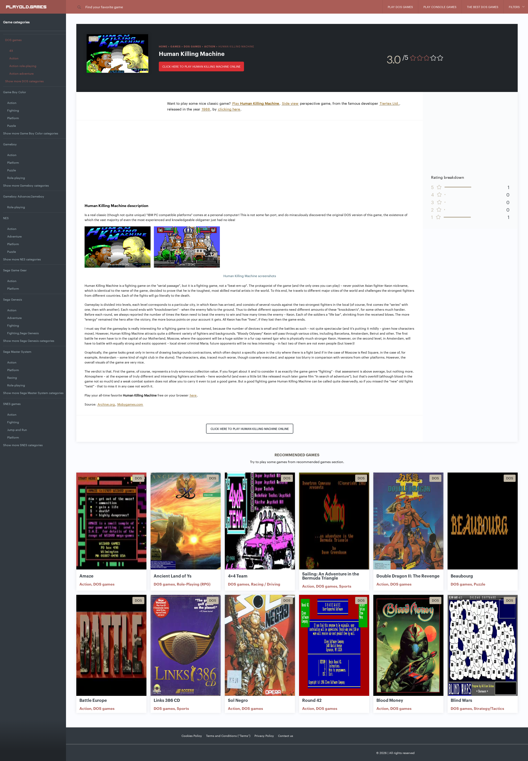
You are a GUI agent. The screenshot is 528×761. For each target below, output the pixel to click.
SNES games (12, 404)
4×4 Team (238, 576)
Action (14, 58)
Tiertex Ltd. (389, 103)
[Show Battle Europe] (111, 645)
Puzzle (11, 126)
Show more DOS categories (24, 81)
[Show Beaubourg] (483, 523)
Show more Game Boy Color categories (30, 133)
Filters (514, 7)
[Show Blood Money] (408, 645)
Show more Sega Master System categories (33, 393)
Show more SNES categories (23, 445)
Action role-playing (22, 66)
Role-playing (16, 178)
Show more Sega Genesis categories (28, 341)
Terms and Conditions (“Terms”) (228, 736)
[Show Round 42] (334, 645)
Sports (345, 586)
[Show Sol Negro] (260, 645)
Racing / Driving (265, 584)
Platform (13, 118)
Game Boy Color (14, 92)
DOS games (13, 40)
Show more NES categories (22, 259)
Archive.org (106, 404)
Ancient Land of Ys (172, 576)
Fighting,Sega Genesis (23, 333)
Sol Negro (238, 700)
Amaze (86, 576)
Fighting (13, 110)
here (193, 395)
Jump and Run (17, 430)
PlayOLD (26, 6)
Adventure (14, 236)
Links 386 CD (167, 700)
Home (163, 46)
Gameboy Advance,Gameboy (23, 196)
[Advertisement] (249, 157)
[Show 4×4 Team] (260, 523)
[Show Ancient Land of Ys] (186, 523)
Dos (93, 39)
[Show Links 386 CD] (186, 645)
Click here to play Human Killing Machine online (201, 66)
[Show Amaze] (111, 523)
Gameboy (10, 144)
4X (11, 50)
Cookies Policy (192, 736)
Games (175, 46)
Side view (290, 103)
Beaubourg (462, 576)
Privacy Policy (264, 736)
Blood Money (389, 700)
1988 (206, 108)
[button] (79, 6)
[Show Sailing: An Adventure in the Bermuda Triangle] (334, 523)
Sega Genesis (12, 299)
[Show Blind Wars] (483, 645)
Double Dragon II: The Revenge (408, 576)
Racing (12, 377)
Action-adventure (21, 73)
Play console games (439, 7)
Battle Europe (93, 700)
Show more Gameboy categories (26, 185)
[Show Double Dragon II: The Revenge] (408, 523)
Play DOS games (400, 7)
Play (255, 103)
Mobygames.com (130, 404)
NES (6, 218)
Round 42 (312, 700)
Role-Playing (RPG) (193, 584)
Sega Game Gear (15, 270)
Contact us (285, 736)
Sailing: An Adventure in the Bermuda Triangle (330, 576)
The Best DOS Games (482, 7)
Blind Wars (461, 700)
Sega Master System (17, 351)
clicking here (229, 108)
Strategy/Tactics (489, 708)
